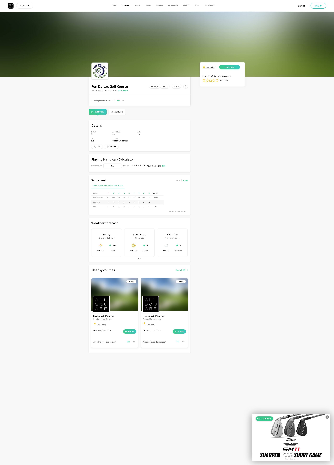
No (123, 100)
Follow (154, 86)
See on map (123, 91)
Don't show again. (291, 459)
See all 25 (180, 270)
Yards (178, 180)
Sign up (318, 6)
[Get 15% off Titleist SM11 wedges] (291, 437)
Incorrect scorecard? (178, 211)
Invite (164, 86)
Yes (118, 100)
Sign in (301, 6)
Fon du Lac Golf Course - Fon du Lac (108, 185)
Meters (185, 180)
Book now (129, 331)
